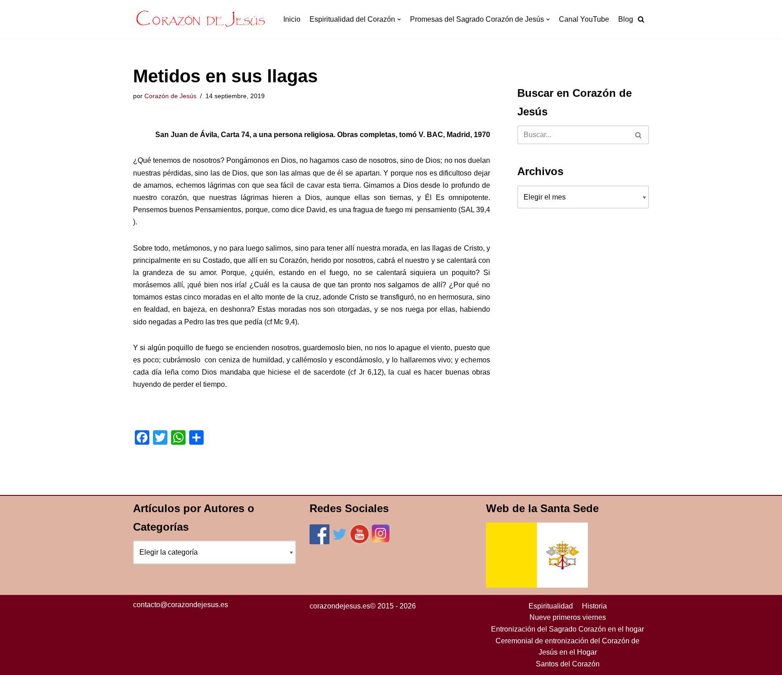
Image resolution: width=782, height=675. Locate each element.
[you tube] (359, 542)
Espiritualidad (551, 606)
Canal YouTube (584, 19)
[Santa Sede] (537, 585)
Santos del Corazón (568, 664)
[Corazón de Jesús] (201, 19)
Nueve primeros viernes (567, 617)
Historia (594, 606)
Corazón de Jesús (170, 96)
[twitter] (339, 542)
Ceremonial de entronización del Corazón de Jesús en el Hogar (567, 646)
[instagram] (380, 542)
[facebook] (319, 542)
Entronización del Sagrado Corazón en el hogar (567, 629)
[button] (641, 19)
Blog (625, 19)
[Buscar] (639, 134)
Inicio (291, 19)
